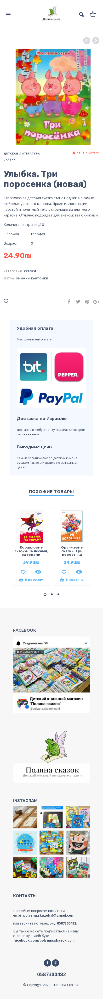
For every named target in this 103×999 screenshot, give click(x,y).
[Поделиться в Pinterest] (85, 301)
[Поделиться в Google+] (94, 301)
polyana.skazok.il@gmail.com (48, 915)
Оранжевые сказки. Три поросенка (72, 550)
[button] (45, 594)
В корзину (34, 579)
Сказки (10, 159)
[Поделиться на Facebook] (67, 301)
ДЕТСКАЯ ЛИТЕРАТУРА (22, 153)
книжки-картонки (32, 278)
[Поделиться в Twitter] (76, 301)
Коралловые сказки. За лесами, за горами (31, 550)
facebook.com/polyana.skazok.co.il (43, 940)
